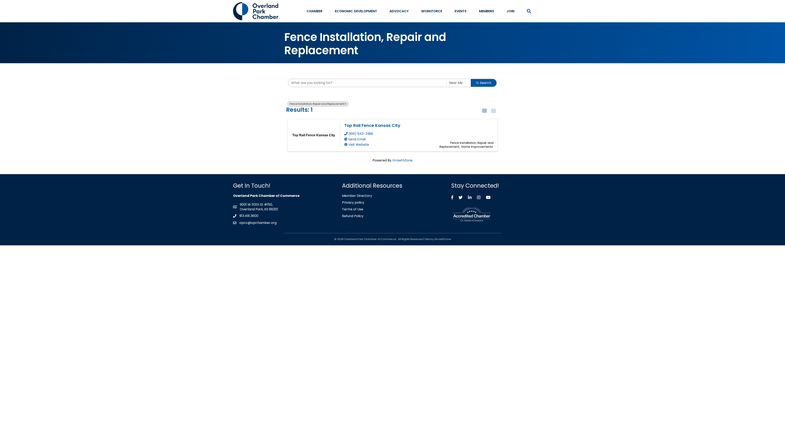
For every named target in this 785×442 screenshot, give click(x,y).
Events (461, 11)
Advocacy (399, 11)
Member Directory (357, 195)
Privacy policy (353, 202)
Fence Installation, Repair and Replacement (317, 104)
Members (486, 11)
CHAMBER (314, 11)
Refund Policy (352, 216)
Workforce (431, 11)
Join (510, 11)
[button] (484, 111)
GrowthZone (402, 160)
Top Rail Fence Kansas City (372, 125)
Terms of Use (352, 209)
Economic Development (356, 11)
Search (485, 82)
